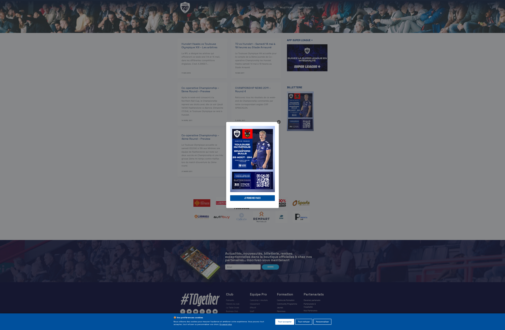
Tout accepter (285, 322)
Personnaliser (322, 322)
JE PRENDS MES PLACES (252, 198)
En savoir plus (226, 324)
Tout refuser (304, 322)
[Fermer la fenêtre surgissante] (279, 122)
